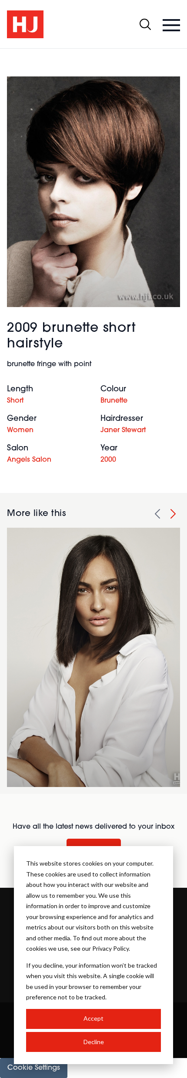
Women (20, 430)
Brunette (113, 400)
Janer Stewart (123, 430)
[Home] (25, 24)
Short (15, 400)
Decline (93, 1041)
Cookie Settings (33, 1068)
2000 (108, 459)
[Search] (145, 24)
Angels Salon (29, 459)
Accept (93, 1018)
